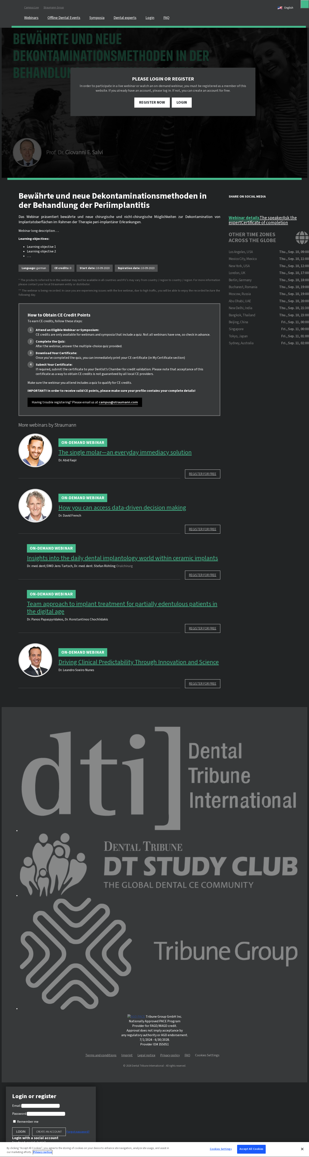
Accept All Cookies (251, 1149)
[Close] (305, 4)
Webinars (31, 17)
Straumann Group (54, 7)
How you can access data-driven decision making (122, 508)
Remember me (27, 1121)
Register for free (202, 474)
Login (149, 17)
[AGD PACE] (136, 1016)
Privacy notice (42, 1152)
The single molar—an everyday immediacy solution (125, 452)
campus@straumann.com (118, 402)
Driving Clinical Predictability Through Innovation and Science (138, 662)
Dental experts (125, 17)
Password (19, 1113)
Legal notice (146, 1055)
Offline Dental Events (64, 17)
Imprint (127, 1055)
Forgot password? (78, 1132)
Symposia (96, 17)
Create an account (49, 1132)
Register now (152, 102)
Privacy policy (170, 1055)
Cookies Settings (221, 1149)
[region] (154, 1149)
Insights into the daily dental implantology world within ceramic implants (122, 558)
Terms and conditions (100, 1055)
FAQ (166, 17)
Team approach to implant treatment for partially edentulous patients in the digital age (122, 607)
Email (16, 1105)
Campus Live (31, 7)
